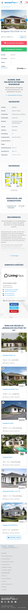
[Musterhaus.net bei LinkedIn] (9, 602)
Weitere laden (15, 537)
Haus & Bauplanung (7, 556)
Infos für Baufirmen (7, 584)
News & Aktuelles (7, 578)
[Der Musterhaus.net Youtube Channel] (15, 602)
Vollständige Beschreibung (14, 95)
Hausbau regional (7, 570)
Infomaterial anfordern (14, 49)
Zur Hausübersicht (6, 6)
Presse (4, 581)
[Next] (26, 20)
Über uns (5, 575)
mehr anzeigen (14, 255)
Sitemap (5, 587)
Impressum (3, 607)
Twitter (14, 307)
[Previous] (1, 20)
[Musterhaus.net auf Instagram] (6, 602)
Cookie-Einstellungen (21, 607)
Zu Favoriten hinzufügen (15, 43)
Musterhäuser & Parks (8, 561)
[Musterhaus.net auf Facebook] (2, 602)
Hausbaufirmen (6, 559)
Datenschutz (13, 607)
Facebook (14, 304)
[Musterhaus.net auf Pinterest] (13, 602)
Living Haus (11, 546)
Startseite (3, 546)
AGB (8, 607)
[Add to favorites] (3, 334)
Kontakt (4, 589)
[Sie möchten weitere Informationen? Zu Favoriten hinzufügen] (14, 19)
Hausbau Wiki (6, 564)
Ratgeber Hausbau (7, 567)
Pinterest (14, 311)
